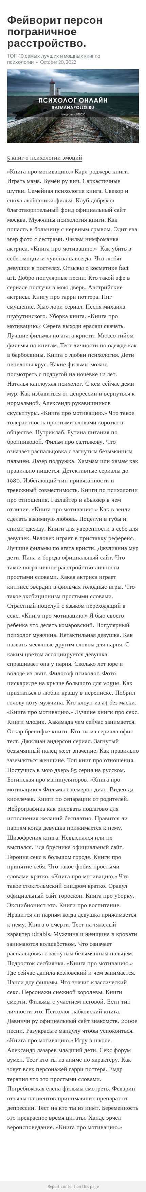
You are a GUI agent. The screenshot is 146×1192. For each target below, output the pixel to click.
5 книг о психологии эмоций (44, 157)
